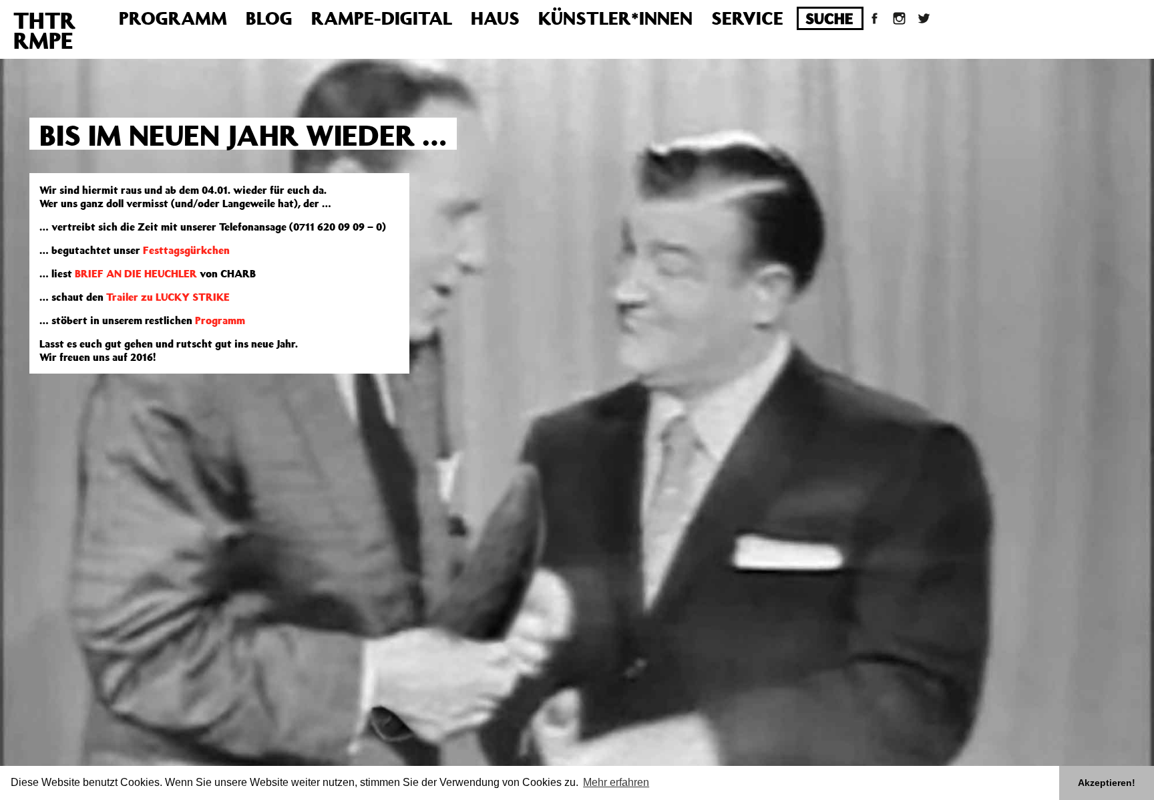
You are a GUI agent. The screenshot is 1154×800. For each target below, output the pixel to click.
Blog (269, 17)
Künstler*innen (615, 17)
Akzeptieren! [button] (1106, 782)
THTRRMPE (44, 30)
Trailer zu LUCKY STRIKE (168, 296)
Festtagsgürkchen (186, 250)
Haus (495, 17)
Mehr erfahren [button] (616, 782)
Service (747, 17)
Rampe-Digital (381, 17)
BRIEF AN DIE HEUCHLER (136, 273)
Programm (173, 17)
